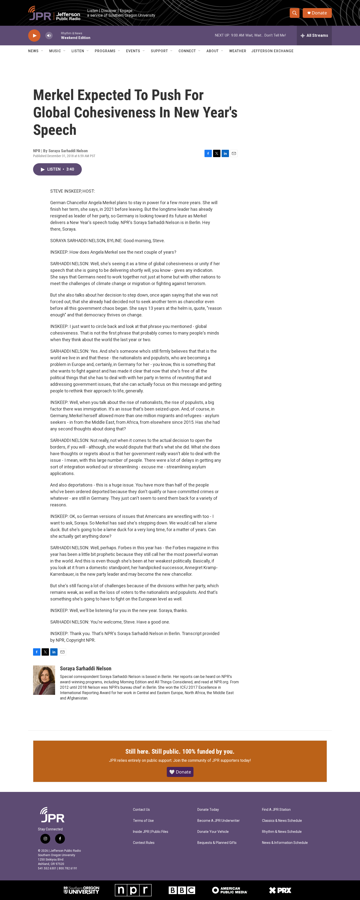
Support (159, 51)
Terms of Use (143, 821)
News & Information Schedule (285, 843)
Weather (237, 51)
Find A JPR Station (276, 810)
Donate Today (208, 810)
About (212, 51)
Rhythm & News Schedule (282, 832)
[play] (34, 35)
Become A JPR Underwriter (218, 821)
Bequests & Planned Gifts (217, 843)
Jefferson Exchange (272, 51)
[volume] (49, 35)
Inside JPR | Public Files (150, 832)
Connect (187, 51)
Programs (105, 51)
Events (133, 51)
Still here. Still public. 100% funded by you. (180, 751)
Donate (319, 12)
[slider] (57, 35)
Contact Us (141, 810)
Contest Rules (144, 843)
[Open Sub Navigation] (42, 51)
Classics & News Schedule (282, 821)
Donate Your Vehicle (213, 832)
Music (55, 51)
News (33, 51)
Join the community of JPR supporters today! (212, 760)
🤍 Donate (180, 772)
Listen (78, 51)
